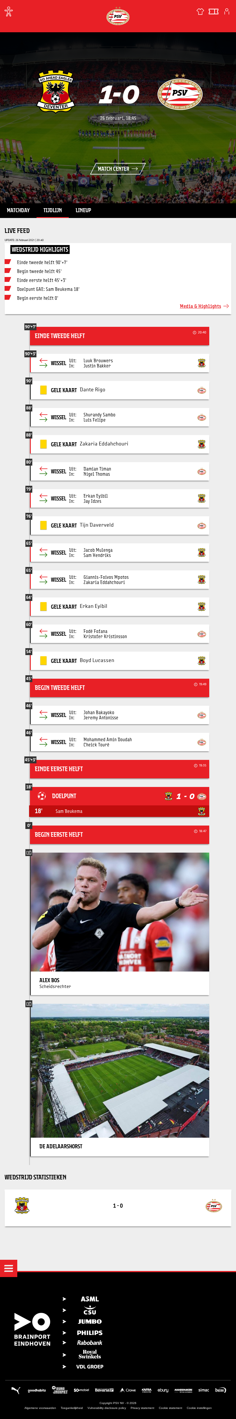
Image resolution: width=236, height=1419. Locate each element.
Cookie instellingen (199, 1407)
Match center (113, 168)
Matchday (18, 210)
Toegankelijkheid (72, 1407)
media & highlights (200, 306)
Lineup (83, 210)
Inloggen (227, 11)
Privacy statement (142, 1407)
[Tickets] (213, 11)
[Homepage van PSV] (118, 15)
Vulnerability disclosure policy (106, 1407)
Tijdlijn (52, 210)
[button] (8, 1268)
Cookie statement (170, 1407)
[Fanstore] (200, 11)
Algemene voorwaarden (40, 1407)
